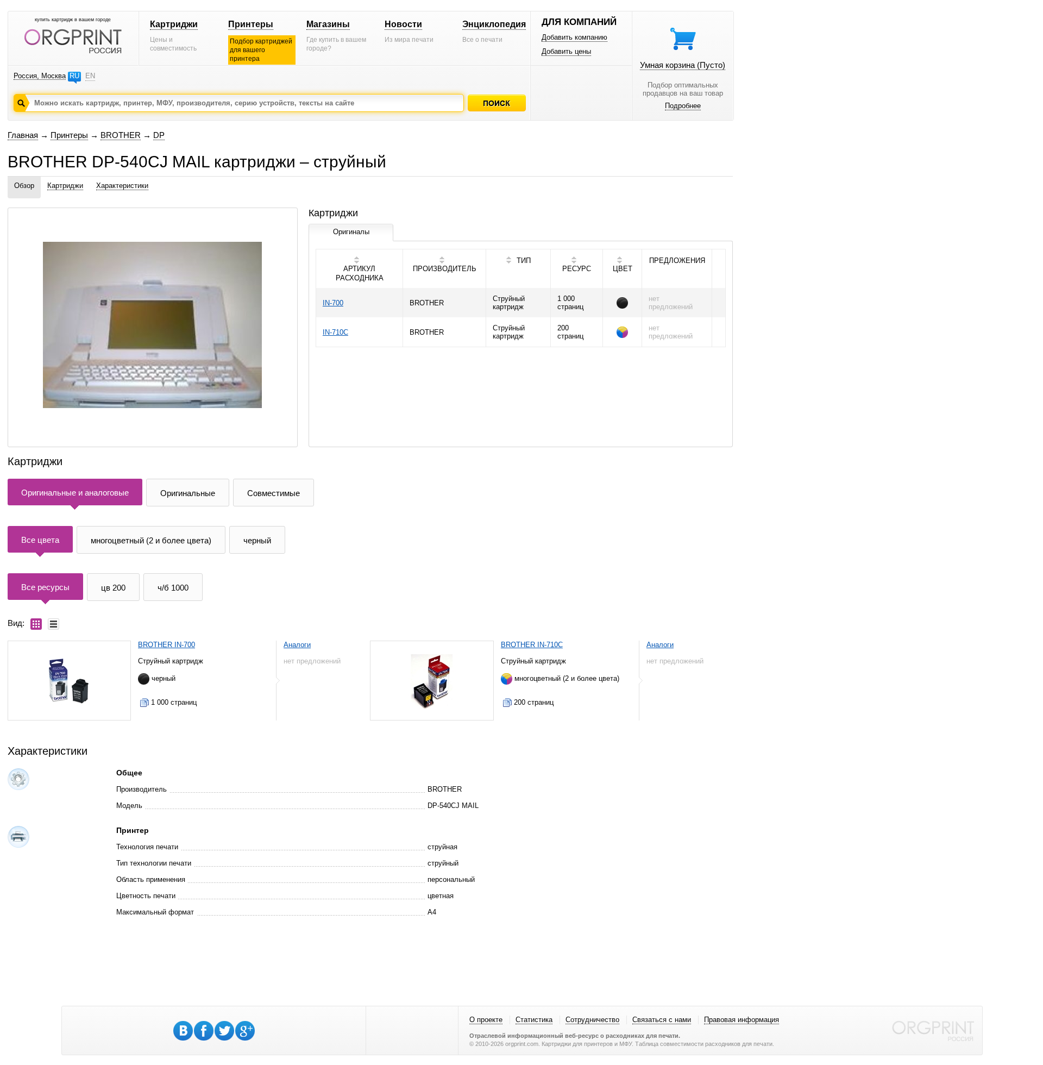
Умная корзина (682, 65)
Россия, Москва (40, 76)
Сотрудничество (592, 1020)
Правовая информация (741, 1020)
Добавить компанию (574, 37)
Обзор (24, 185)
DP (159, 135)
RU (74, 76)
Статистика (534, 1020)
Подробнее (683, 106)
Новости (403, 24)
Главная (23, 135)
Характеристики (122, 185)
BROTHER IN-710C (532, 645)
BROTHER (120, 135)
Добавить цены (566, 51)
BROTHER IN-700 (166, 645)
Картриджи (174, 24)
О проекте (485, 1020)
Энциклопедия (494, 24)
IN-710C (335, 332)
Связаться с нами (661, 1020)
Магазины (328, 24)
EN (90, 76)
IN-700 (333, 303)
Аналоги (297, 645)
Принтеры (250, 24)
